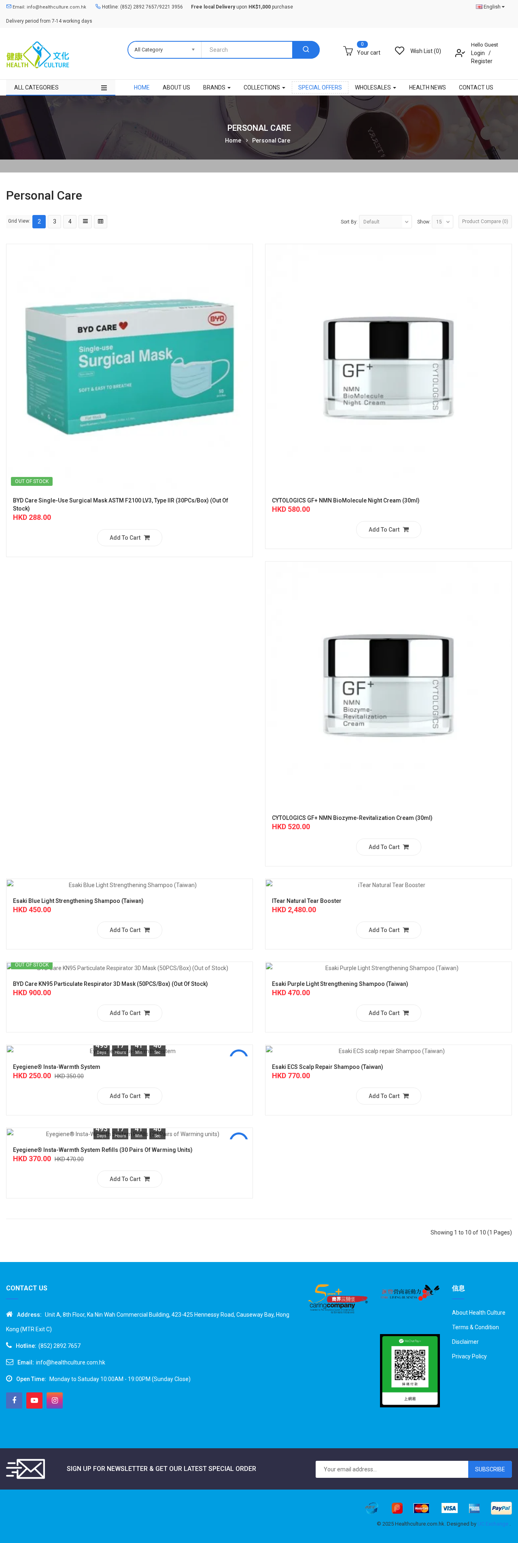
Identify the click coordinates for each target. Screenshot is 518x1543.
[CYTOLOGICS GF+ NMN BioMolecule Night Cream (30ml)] (388, 367)
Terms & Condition (475, 1327)
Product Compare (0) (485, 221)
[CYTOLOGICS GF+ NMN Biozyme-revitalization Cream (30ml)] (388, 684)
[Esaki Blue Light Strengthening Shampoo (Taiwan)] (129, 884)
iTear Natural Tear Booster (307, 901)
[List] (85, 221)
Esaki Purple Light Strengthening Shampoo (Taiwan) (340, 984)
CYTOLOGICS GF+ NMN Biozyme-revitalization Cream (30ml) (352, 818)
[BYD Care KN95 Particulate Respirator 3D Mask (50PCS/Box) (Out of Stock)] (129, 967)
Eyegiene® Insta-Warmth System (56, 1067)
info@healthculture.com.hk (70, 1362)
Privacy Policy (469, 1356)
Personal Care (271, 140)
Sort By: (349, 222)
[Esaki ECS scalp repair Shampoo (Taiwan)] (388, 1050)
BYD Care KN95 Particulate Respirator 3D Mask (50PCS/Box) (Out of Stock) (110, 984)
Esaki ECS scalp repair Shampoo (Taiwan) (327, 1067)
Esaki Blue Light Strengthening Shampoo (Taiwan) (78, 901)
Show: (424, 222)
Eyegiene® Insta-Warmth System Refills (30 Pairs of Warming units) (103, 1150)
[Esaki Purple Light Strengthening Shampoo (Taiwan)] (388, 967)
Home (233, 140)
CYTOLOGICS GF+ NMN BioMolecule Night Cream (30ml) (346, 500)
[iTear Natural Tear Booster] (388, 884)
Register (482, 61)
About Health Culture (478, 1312)
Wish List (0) (425, 51)
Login (478, 53)
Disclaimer (465, 1342)
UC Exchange (494, 1524)
